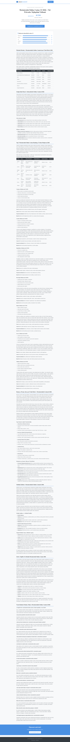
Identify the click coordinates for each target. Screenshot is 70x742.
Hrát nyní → (51, 1)
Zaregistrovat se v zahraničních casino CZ (35, 26)
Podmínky (37, 740)
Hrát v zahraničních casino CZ (35, 732)
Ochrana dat (33, 740)
